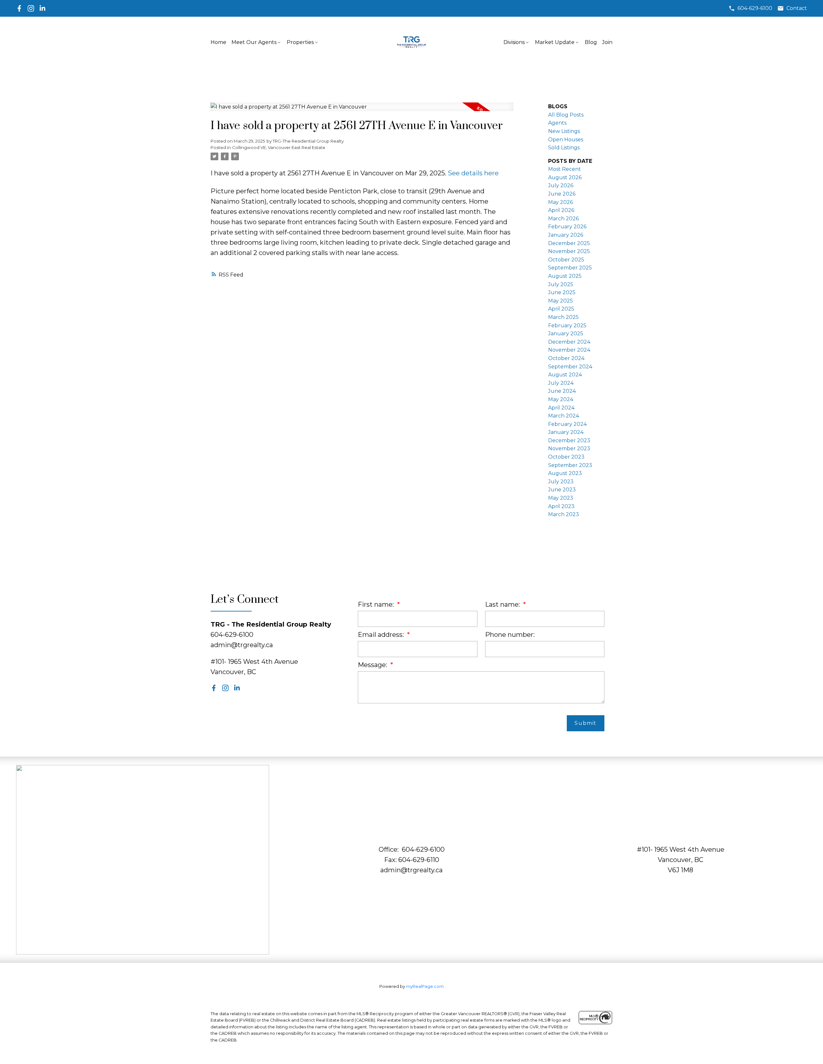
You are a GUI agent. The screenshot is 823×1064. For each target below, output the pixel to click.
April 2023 (561, 506)
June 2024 (562, 391)
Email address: (381, 634)
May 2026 (560, 202)
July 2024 (561, 383)
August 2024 (565, 375)
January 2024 (565, 432)
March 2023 (563, 514)
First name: (376, 604)
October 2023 (566, 457)
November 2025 (569, 251)
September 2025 (570, 268)
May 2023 (560, 498)
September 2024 (570, 367)
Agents (557, 123)
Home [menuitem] (218, 42)
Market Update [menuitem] (554, 42)
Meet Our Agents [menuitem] (253, 42)
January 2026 (565, 235)
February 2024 (567, 424)
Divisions (514, 42)
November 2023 (569, 448)
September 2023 (570, 465)
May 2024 (560, 399)
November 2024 (569, 350)
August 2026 (565, 177)
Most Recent (564, 169)
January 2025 (565, 333)
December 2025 (569, 243)
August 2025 (565, 276)
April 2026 (561, 210)
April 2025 (561, 309)
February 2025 (567, 325)
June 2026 (561, 194)
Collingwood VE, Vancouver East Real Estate (278, 147)
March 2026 (563, 218)
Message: (373, 665)
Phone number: (510, 634)
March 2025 (563, 317)
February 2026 (567, 227)
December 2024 (569, 342)
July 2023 (561, 482)
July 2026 (560, 185)
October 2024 (566, 358)
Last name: (503, 604)
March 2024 (563, 416)
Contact (796, 8)
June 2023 (562, 490)
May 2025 (560, 301)
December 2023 (569, 440)
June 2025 (561, 292)
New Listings (564, 131)
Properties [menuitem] (300, 42)
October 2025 (566, 260)
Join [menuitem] (607, 42)
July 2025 (560, 284)
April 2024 (561, 408)
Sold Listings (564, 148)
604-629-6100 (754, 8)
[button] (750, 8)
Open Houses (565, 139)
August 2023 (565, 473)
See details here (473, 173)
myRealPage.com (425, 986)
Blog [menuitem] (591, 42)
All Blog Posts (565, 115)
